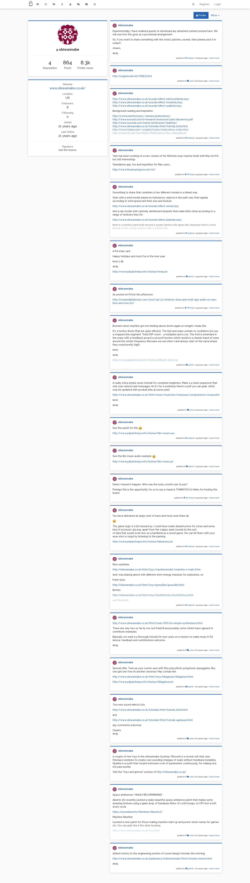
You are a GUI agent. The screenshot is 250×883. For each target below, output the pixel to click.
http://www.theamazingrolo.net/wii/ (134, 169)
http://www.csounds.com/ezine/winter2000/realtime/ (145, 122)
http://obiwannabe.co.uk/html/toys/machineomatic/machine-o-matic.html (157, 569)
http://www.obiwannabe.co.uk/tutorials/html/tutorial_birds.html (150, 126)
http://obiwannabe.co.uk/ (171, 772)
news (192, 81)
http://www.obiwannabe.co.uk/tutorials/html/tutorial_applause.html (153, 720)
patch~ (191, 276)
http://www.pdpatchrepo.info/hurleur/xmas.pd (140, 271)
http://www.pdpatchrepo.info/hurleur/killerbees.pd (143, 541)
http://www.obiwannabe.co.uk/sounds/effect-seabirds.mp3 (147, 105)
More (216, 16)
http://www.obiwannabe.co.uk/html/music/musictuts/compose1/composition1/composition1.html (170, 394)
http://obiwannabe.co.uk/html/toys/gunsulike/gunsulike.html (148, 585)
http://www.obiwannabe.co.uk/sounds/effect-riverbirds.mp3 (147, 102)
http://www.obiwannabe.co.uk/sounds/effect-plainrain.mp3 (147, 219)
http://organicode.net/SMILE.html (132, 76)
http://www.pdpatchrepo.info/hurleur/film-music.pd (143, 461)
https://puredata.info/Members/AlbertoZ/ (138, 811)
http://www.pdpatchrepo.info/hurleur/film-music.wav (144, 433)
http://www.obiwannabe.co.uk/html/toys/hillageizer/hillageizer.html (153, 676)
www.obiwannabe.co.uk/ (68, 88)
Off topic (190, 174)
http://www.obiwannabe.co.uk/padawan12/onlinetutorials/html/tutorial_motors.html (162, 858)
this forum (190, 498)
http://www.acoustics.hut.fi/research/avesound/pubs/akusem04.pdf (153, 119)
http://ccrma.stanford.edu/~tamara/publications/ (142, 116)
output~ (191, 58)
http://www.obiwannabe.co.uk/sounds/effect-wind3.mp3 (146, 206)
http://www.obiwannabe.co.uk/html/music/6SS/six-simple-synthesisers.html (158, 623)
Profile (202, 15)
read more (214, 58)
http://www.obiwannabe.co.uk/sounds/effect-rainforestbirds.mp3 (151, 99)
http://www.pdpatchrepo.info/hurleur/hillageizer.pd (143, 681)
